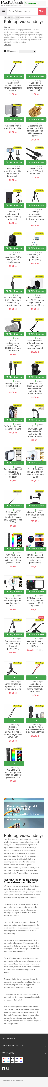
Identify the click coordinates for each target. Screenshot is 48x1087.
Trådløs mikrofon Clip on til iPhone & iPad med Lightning (35, 729)
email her (24, 814)
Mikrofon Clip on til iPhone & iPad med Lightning (35, 514)
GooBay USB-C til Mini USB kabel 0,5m (13, 386)
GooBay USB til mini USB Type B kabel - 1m (35, 171)
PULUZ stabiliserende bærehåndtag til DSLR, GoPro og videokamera (13, 345)
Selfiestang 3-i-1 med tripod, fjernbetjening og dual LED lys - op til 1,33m (13, 517)
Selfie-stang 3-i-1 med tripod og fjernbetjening (35, 257)
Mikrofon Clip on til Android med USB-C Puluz (35, 643)
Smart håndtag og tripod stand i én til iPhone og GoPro (13, 686)
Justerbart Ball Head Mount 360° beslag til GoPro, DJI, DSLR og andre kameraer (35, 388)
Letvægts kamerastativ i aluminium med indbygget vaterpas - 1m (35, 217)
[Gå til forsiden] (5, 18)
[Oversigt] (8, 51)
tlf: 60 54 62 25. (13, 819)
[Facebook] (4, 1069)
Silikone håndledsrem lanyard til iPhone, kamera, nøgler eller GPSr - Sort (13, 732)
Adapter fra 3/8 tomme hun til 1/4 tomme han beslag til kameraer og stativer (35, 131)
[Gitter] (5, 51)
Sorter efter (14, 52)
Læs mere (7, 45)
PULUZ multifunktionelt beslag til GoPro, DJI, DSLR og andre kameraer (35, 431)
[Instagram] (8, 1069)
